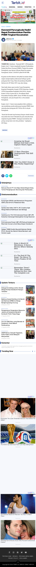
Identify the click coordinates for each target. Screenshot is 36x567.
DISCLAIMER (23, 558)
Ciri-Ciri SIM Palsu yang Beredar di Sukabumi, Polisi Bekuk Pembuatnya (12, 323)
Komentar (31, 175)
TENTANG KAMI (6, 556)
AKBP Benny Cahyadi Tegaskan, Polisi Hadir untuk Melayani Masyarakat (12, 334)
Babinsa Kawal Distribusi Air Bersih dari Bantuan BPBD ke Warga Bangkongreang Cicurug (13, 301)
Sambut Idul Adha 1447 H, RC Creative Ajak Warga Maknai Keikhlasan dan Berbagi (15, 208)
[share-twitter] (6, 175)
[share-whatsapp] (10, 175)
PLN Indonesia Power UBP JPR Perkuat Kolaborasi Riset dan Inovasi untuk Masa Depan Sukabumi (18, 223)
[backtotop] (18, 562)
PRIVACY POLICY (13, 558)
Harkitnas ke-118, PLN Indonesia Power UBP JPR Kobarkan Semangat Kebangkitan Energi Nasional (17, 216)
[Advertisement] (18, 374)
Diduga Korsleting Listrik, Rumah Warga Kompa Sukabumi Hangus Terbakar (12, 289)
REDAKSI (15, 556)
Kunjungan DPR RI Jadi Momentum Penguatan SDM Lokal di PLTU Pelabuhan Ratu (16, 201)
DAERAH (19, 7)
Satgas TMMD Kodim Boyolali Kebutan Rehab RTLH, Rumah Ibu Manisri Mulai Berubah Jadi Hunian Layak (16, 231)
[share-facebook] (2, 175)
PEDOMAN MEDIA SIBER (26, 556)
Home (3, 26)
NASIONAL (12, 7)
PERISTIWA (28, 7)
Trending (4, 7)
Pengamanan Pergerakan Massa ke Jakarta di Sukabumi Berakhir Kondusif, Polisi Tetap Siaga (13, 312)
